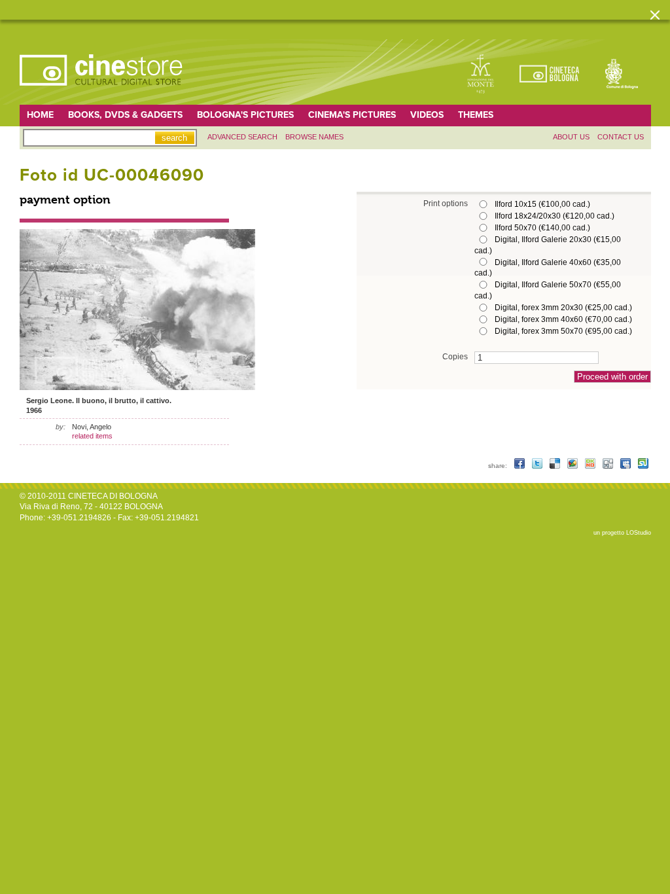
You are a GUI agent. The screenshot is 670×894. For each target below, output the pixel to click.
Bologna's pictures (245, 114)
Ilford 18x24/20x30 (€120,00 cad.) (554, 216)
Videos (427, 114)
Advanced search (242, 137)
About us (571, 137)
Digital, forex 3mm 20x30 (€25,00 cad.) (563, 307)
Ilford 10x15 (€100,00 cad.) (542, 204)
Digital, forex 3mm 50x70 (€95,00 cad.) (563, 331)
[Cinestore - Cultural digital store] (102, 92)
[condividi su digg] (609, 465)
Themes (475, 114)
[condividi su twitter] (538, 465)
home (40, 114)
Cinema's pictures (352, 114)
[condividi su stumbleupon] (643, 465)
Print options (445, 203)
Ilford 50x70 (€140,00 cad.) (542, 227)
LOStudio (638, 532)
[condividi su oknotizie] (591, 465)
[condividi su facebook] (520, 465)
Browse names (314, 137)
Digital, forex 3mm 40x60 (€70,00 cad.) (563, 319)
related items (92, 436)
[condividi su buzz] (573, 465)
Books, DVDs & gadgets (125, 114)
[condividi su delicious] (556, 465)
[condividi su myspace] (626, 465)
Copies (455, 356)
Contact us (620, 137)
